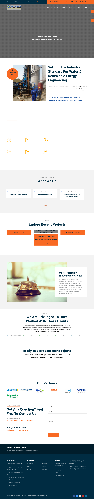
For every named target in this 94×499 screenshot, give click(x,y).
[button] (45, 205)
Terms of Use (44, 472)
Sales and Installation (59, 475)
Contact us (47, 363)
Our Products (44, 463)
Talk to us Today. (36, 1)
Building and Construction (60, 468)
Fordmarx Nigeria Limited (18, 495)
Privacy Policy (44, 469)
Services (57, 7)
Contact (79, 7)
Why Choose (30, 463)
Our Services (30, 472)
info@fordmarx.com (16, 427)
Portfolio (70, 7)
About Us (49, 7)
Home (42, 7)
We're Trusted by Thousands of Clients (70, 274)
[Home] (14, 7)
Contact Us (43, 466)
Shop (63, 7)
